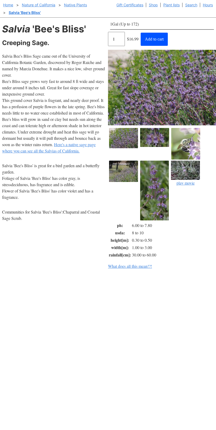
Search (191, 5)
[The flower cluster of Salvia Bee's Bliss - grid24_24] (154, 137)
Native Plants (75, 5)
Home (8, 5)
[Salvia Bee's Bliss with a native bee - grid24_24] (185, 144)
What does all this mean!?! (130, 266)
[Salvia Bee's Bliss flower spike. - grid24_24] (154, 190)
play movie (185, 183)
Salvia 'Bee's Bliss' (25, 12)
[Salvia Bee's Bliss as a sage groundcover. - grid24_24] (123, 138)
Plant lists (171, 5)
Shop (153, 5)
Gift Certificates (129, 5)
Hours (208, 5)
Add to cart (154, 39)
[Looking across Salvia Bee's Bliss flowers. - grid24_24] (123, 171)
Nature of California (38, 5)
